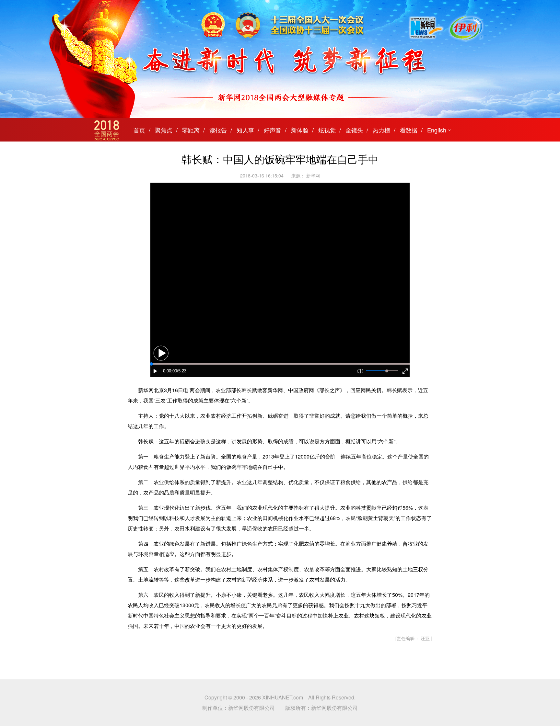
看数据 (408, 130)
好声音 (272, 130)
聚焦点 (163, 130)
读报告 (218, 130)
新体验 (300, 130)
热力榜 (381, 130)
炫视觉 (327, 130)
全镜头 (354, 130)
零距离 (191, 130)
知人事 (245, 130)
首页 (139, 130)
